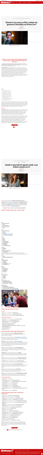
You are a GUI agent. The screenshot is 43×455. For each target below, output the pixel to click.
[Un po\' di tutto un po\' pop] (6, 2)
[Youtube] (41, 0)
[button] (41, 2)
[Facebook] (35, 0)
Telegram (13, 45)
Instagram (18, 45)
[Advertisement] (21, 10)
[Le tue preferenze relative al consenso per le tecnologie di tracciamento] (41, 453)
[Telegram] (38, 0)
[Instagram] (36, 0)
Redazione (22, 26)
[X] (39, 0)
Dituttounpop (14, 18)
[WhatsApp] (40, 0)
